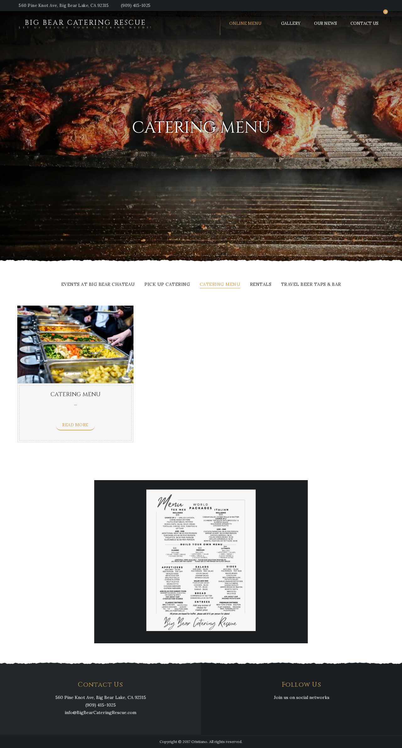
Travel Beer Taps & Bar (311, 284)
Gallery (291, 23)
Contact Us (364, 23)
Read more (75, 425)
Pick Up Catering (167, 284)
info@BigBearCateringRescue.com (100, 712)
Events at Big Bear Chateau (98, 284)
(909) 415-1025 (136, 5)
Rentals (261, 284)
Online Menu (245, 23)
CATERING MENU (220, 284)
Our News (325, 23)
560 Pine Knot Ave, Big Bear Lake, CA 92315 (64, 5)
